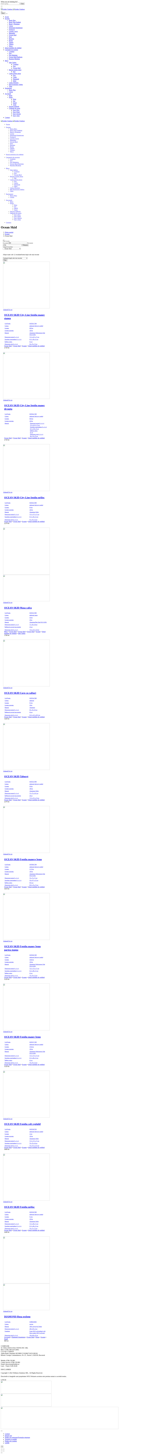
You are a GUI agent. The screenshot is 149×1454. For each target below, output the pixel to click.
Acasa (7, 17)
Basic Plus (12, 20)
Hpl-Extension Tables (16, 84)
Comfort (11, 51)
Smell (15, 103)
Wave (11, 46)
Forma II (11, 29)
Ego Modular (13, 55)
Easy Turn (16, 116)
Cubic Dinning (13, 83)
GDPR (7, 1443)
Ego (10, 53)
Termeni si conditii (11, 1439)
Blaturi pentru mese (15, 70)
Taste (14, 105)
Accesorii (8, 94)
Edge (14, 81)
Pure (10, 37)
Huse (10, 95)
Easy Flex (16, 110)
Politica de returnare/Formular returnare (17, 1437)
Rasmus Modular (14, 59)
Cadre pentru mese (15, 73)
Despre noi (8, 1435)
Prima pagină (9, 232)
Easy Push (16, 112)
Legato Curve (13, 31)
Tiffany (11, 44)
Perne (11, 97)
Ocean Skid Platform (15, 57)
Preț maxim (30, 243)
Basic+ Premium (14, 24)
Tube (10, 86)
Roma (11, 40)
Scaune (7, 18)
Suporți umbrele (14, 106)
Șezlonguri (8, 88)
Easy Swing (17, 114)
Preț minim (5, 243)
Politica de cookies (11, 1441)
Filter (5, 260)
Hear (14, 99)
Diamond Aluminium (16, 28)
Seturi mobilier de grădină (13, 48)
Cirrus (11, 26)
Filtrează (25, 245)
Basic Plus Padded (15, 22)
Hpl (14, 72)
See (14, 101)
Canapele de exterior (11, 50)
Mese (6, 61)
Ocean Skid (12, 35)
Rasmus (11, 39)
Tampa (11, 42)
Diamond (16, 79)
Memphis (12, 33)
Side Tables (12, 62)
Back (3, 13)
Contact (7, 117)
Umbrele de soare (14, 108)
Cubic (15, 77)
